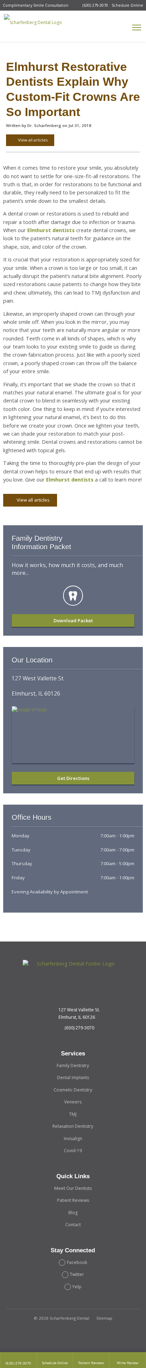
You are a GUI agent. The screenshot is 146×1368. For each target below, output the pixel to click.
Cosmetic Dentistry (73, 1090)
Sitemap (104, 1318)
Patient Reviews (73, 1200)
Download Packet (73, 620)
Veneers (73, 1102)
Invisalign (73, 1139)
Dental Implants (73, 1078)
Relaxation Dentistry (72, 1126)
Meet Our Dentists (73, 1188)
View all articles (32, 140)
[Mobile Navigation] (137, 28)
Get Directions (73, 778)
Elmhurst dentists (51, 230)
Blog (73, 1213)
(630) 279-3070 (95, 5)
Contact (73, 1225)
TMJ (73, 1114)
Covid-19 (73, 1151)
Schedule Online (127, 5)
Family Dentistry (73, 1066)
